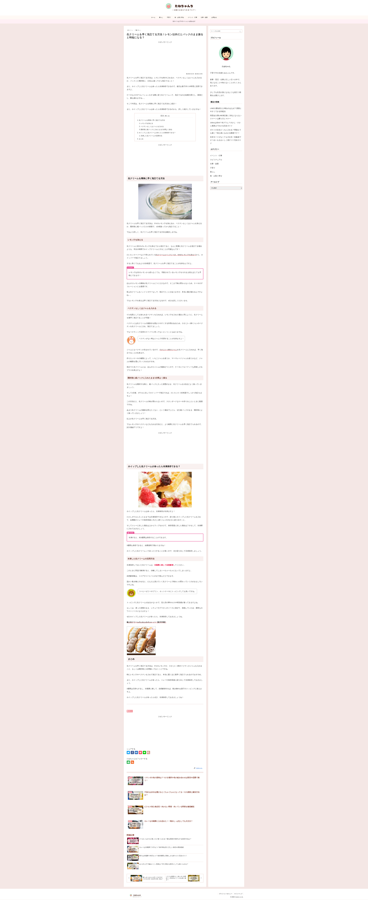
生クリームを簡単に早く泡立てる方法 (152, 120)
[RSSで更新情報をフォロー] (132, 762)
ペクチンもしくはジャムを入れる (152, 126)
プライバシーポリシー (225, 894)
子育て (212, 168)
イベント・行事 (216, 156)
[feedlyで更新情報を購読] (128, 762)
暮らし (130, 711)
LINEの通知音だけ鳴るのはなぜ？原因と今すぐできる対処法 (226, 109)
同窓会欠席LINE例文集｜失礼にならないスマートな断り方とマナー (226, 117)
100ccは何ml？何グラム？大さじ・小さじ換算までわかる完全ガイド (225, 124)
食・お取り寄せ (216, 176)
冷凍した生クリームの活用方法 (151, 136)
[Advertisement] (165, 57)
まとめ (141, 139)
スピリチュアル (216, 160)
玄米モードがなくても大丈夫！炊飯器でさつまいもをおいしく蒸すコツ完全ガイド (225, 140)
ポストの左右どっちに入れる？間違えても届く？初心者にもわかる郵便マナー (225, 131)
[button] (240, 31)
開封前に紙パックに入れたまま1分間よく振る (156, 129)
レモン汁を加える (147, 123)
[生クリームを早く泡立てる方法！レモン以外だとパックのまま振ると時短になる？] (136, 752)
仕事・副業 (214, 164)
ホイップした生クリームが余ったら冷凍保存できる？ (157, 132)
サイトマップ (238, 894)
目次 (162, 116)
